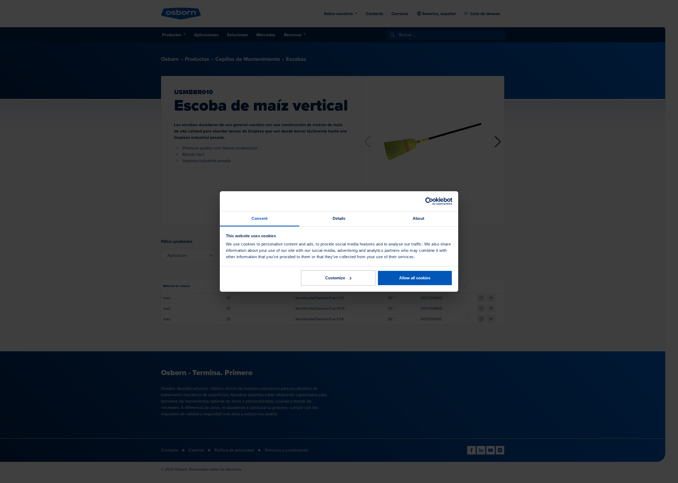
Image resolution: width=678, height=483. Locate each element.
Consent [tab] (259, 218)
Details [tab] (339, 218)
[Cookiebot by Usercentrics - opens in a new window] (429, 201)
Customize (335, 278)
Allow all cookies (414, 278)
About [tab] (418, 218)
